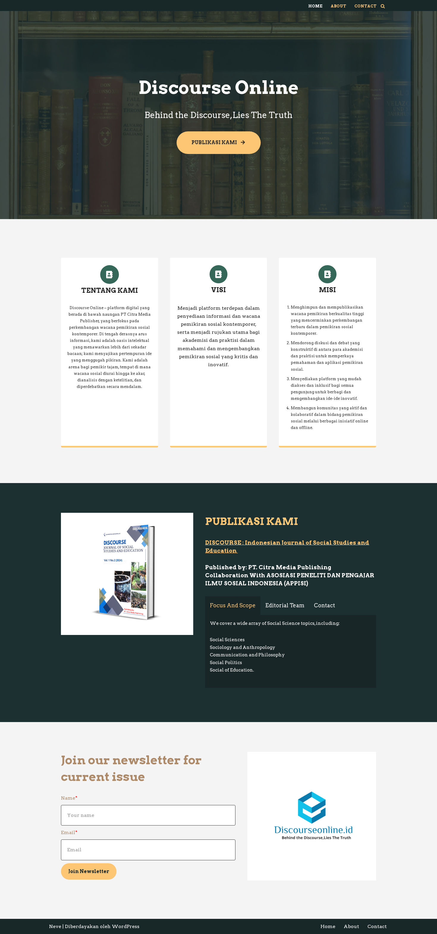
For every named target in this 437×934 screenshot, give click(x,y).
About (338, 6)
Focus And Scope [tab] (233, 605)
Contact (365, 6)
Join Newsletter (88, 871)
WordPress (125, 926)
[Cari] (383, 6)
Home (315, 6)
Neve (55, 926)
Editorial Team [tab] (284, 605)
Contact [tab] (324, 605)
